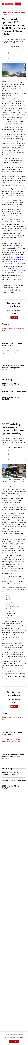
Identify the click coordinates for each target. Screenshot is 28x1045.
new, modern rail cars (17, 257)
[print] (25, 59)
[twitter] (14, 59)
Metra (17, 46)
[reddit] (17, 59)
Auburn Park (21, 270)
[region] (14, 1038)
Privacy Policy (19, 1037)
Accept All (14, 1041)
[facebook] (8, 59)
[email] (19, 59)
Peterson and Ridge (8, 268)
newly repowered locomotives (14, 259)
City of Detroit (17, 447)
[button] (3, 4)
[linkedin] (11, 59)
